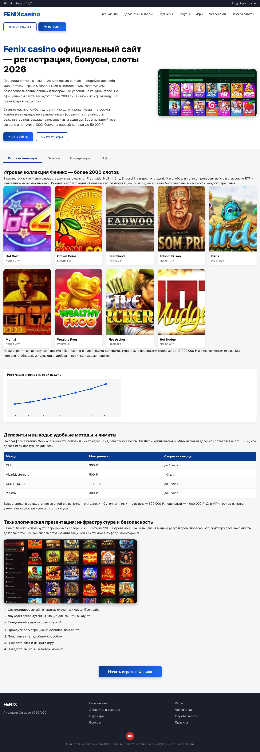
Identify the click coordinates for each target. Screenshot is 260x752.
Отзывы (54, 158)
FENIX (21, 14)
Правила (181, 722)
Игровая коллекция (22, 158)
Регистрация (248, 3)
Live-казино (109, 14)
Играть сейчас (18, 136)
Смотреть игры (52, 136)
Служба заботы (243, 14)
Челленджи (217, 14)
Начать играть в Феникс (130, 671)
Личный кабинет (20, 26)
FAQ (103, 158)
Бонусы (184, 14)
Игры (199, 14)
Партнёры (166, 14)
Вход (235, 3)
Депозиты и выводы (138, 14)
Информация (80, 158)
